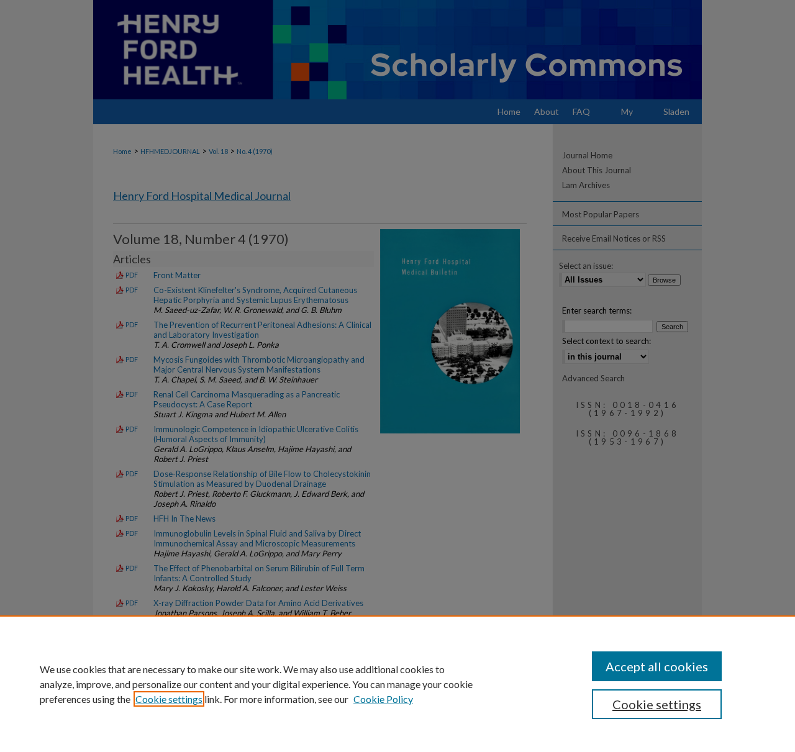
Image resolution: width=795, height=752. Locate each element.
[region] (397, 683)
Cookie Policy (383, 699)
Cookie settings (168, 699)
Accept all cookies (657, 666)
